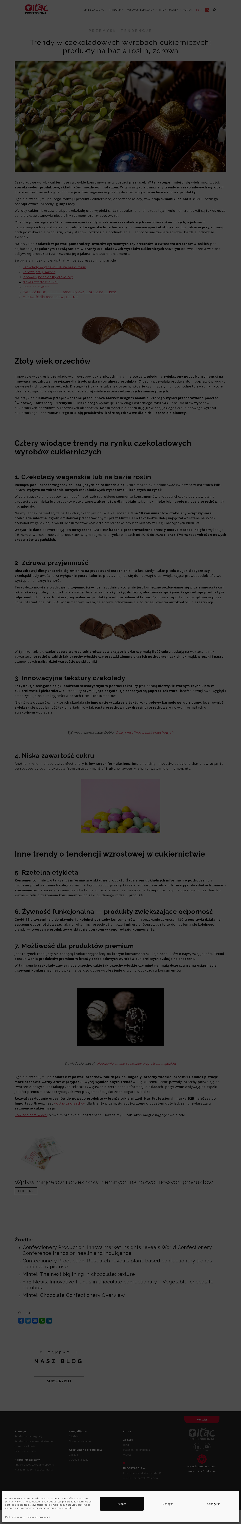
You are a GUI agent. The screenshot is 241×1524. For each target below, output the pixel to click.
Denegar (167, 1504)
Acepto (122, 1504)
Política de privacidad (38, 1517)
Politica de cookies (15, 1517)
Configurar (213, 1504)
